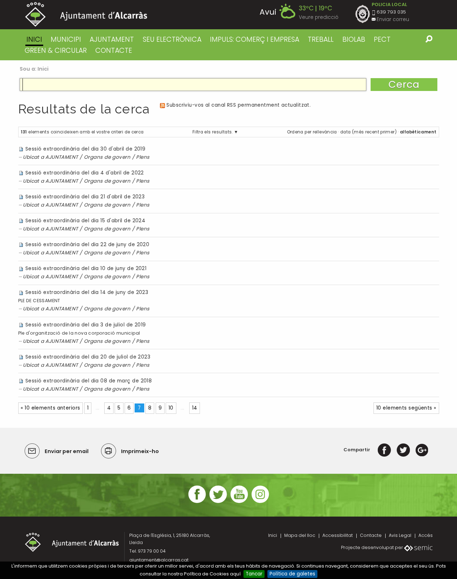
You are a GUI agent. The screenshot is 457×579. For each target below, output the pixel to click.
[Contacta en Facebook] (197, 502)
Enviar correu (393, 19)
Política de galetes (292, 573)
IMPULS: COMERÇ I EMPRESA (254, 39)
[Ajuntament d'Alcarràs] (86, 14)
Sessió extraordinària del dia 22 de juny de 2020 (87, 244)
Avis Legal (400, 535)
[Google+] (422, 449)
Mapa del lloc (299, 535)
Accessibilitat (337, 535)
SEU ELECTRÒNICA (172, 39)
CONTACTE (113, 50)
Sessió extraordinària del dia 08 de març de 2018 (88, 380)
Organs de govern (107, 157)
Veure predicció (318, 17)
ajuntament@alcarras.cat (159, 560)
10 (171, 408)
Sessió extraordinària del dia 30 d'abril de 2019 (85, 149)
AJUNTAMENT (112, 39)
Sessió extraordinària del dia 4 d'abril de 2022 (84, 172)
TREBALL (320, 39)
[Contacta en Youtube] (239, 502)
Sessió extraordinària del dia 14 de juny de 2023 (86, 292)
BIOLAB (353, 39)
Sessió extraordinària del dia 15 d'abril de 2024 (85, 220)
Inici (34, 39)
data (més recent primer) (368, 132)
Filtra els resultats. (212, 132)
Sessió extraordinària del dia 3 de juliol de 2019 (85, 324)
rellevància (325, 132)
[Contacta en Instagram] (260, 502)
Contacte (371, 535)
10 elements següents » (406, 408)
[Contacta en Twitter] (218, 502)
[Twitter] (403, 449)
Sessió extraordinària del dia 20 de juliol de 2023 (87, 357)
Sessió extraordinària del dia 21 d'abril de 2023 (85, 196)
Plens (142, 157)
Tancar (254, 573)
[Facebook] (384, 449)
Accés (425, 535)
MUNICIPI (66, 39)
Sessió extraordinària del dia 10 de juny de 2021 (85, 268)
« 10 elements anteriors (50, 408)
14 (194, 408)
